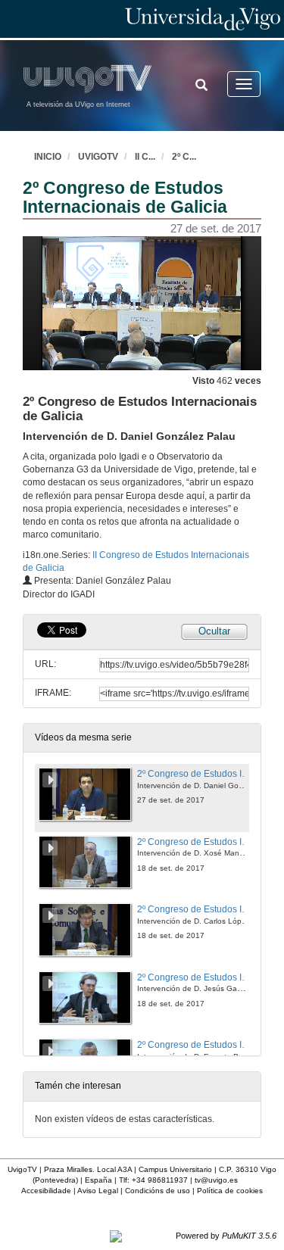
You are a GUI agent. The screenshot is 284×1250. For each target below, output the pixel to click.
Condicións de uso (157, 1190)
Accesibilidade (46, 1190)
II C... (145, 156)
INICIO (47, 156)
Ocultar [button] (214, 631)
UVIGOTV (98, 156)
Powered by (226, 1235)
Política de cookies (230, 1190)
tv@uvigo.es (216, 1180)
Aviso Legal (97, 1190)
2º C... (184, 156)
